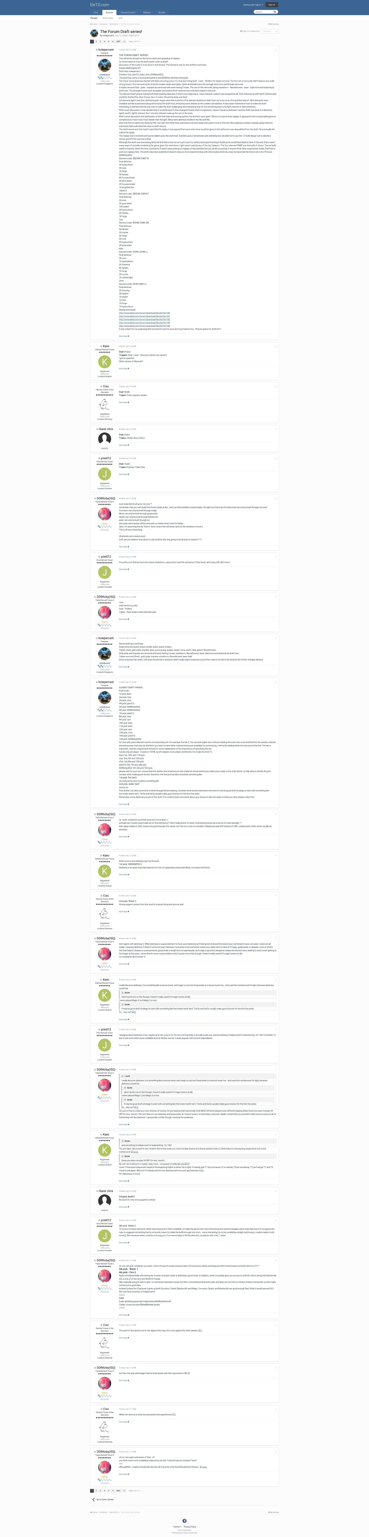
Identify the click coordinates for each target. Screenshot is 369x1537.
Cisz (106, 386)
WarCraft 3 (134, 35)
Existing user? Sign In (252, 5)
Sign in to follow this (250, 31)
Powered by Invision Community (184, 1533)
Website (146, 12)
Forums (94, 18)
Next (118, 41)
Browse (109, 12)
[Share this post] (276, 50)
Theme (176, 1527)
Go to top (123, 336)
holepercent (108, 35)
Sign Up (272, 5)
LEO (182, 1164)
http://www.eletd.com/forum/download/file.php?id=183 (144, 323)
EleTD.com (99, 4)
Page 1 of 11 (134, 41)
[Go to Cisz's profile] (104, 404)
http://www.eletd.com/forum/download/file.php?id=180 (144, 313)
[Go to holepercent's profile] (94, 33)
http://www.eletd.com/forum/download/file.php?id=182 (144, 319)
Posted (127, 50)
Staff (120, 18)
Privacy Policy (190, 1527)
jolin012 (106, 458)
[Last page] (124, 41)
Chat (96, 12)
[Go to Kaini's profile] (104, 361)
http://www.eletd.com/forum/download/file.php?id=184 (144, 326)
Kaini (106, 346)
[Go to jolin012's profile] (104, 473)
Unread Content (128, 12)
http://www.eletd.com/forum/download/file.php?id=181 (144, 316)
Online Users (108, 18)
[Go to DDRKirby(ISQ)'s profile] (104, 514)
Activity (161, 12)
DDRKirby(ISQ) (106, 498)
